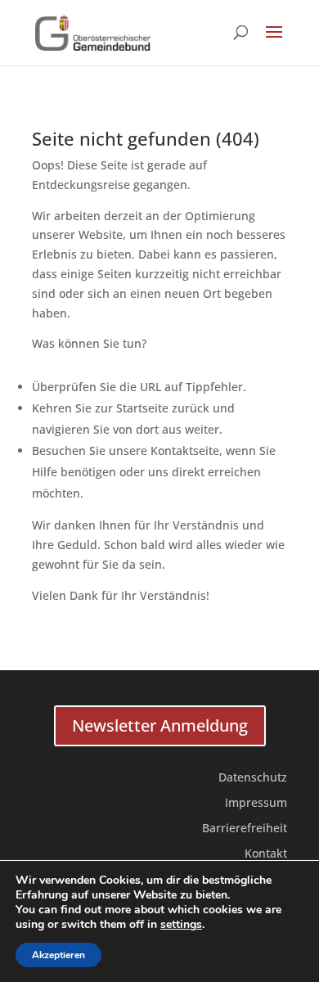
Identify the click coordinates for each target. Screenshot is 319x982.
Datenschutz (252, 777)
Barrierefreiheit (244, 828)
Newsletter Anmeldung (160, 725)
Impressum (256, 802)
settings (181, 924)
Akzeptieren (58, 955)
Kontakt (266, 853)
